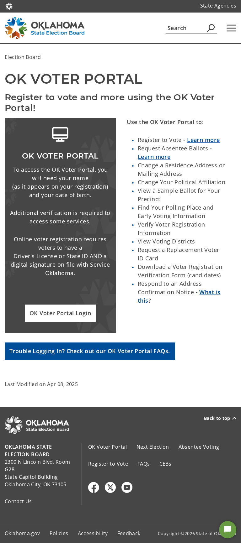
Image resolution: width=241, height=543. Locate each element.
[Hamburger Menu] (231, 28)
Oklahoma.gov (22, 533)
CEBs (165, 463)
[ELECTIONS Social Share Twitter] (110, 487)
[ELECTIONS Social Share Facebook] (93, 487)
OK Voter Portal (107, 446)
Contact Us (18, 501)
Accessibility (93, 533)
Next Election (153, 446)
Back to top (217, 418)
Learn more (203, 140)
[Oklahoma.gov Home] (9, 6)
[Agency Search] (211, 28)
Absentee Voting (199, 446)
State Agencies (218, 5)
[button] (60, 313)
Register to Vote (108, 463)
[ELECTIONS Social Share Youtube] (126, 487)
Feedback (129, 533)
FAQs (143, 463)
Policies (59, 533)
